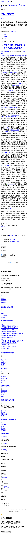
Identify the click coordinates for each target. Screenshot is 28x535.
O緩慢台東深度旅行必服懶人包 (9, 326)
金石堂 (2, 365)
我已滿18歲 (3, 532)
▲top (2, 244)
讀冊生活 (3, 299)
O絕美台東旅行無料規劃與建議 (9, 335)
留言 (14, 235)
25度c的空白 (7, 14)
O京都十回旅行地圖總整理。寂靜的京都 (12, 341)
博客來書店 (4, 301)
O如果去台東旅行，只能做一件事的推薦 (12, 333)
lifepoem (3, 226)
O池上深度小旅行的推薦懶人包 (9, 328)
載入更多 (3, 247)
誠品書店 (3, 302)
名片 (5, 38)
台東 (2, 324)
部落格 (5, 36)
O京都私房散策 (5, 344)
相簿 (5, 34)
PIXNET (7, 510)
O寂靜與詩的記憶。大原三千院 (9, 346)
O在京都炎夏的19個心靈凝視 (8, 343)
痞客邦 (11, 235)
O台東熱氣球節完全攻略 (7, 329)
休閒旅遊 (13, 31)
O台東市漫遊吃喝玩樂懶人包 (8, 331)
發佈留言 (3, 257)
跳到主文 (3, 18)
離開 (9, 532)
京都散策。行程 (14, 241)
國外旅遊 (12, 239)
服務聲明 (17, 511)
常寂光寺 (6, 128)
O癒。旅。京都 (5, 348)
